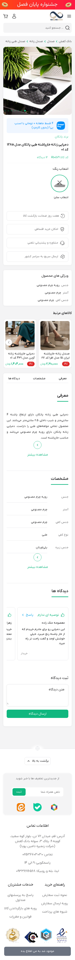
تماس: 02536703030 (37, 854)
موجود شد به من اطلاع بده (37, 951)
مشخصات (39, 379)
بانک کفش (65, 41)
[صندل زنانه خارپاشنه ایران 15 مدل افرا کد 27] (55, 335)
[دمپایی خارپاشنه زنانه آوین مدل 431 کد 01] (20, 335)
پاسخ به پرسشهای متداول (21, 897)
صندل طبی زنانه (15, 41)
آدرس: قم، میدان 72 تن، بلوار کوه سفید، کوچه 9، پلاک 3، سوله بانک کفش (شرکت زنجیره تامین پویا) (37, 841)
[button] (25, 111)
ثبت (19, 792)
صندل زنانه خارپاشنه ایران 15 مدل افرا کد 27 (55, 356)
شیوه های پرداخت (54, 912)
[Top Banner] (37, 5)
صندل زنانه (36, 41)
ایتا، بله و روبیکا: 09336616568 (37, 871)
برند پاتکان (61, 137)
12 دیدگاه (42, 157)
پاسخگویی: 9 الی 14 (37, 863)
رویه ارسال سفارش (54, 903)
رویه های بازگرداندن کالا (20, 908)
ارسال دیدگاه (37, 714)
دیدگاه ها (14, 379)
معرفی (63, 379)
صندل (51, 41)
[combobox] (35, 28)
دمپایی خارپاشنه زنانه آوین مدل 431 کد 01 (21, 356)
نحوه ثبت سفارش (54, 895)
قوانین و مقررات (20, 917)
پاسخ (29, 615)
